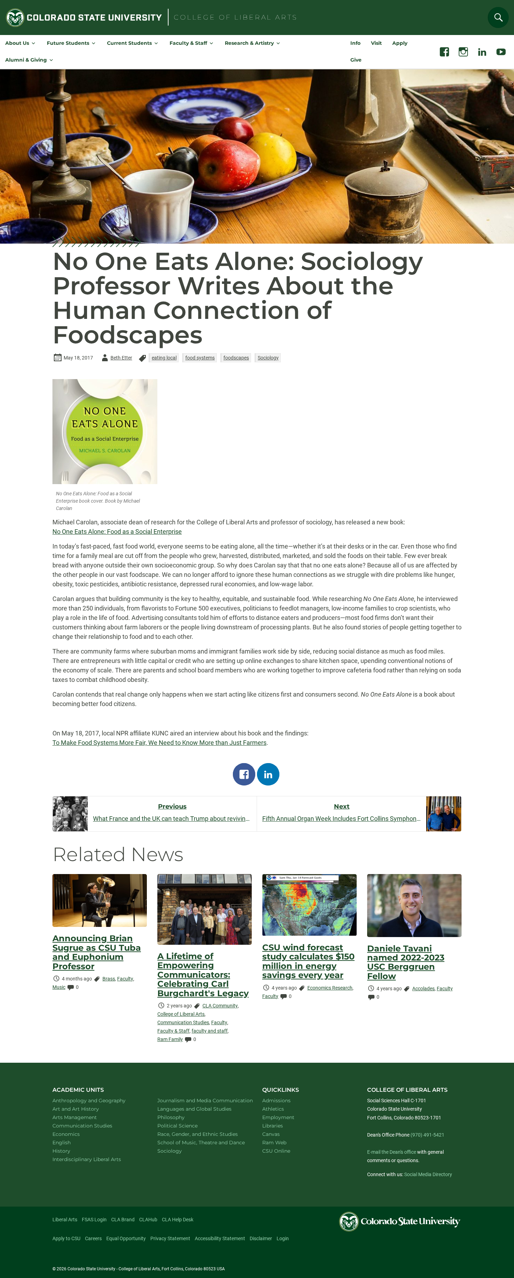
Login (283, 1238)
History (70, 1150)
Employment (278, 1117)
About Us (17, 43)
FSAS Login (94, 1219)
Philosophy (180, 1117)
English (70, 1142)
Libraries (272, 1126)
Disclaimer (261, 1238)
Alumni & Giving (26, 60)
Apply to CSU (66, 1238)
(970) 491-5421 (427, 1135)
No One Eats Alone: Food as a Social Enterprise (117, 531)
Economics (75, 1134)
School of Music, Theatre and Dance (202, 1142)
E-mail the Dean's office (391, 1152)
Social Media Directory (428, 1174)
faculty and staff (210, 1031)
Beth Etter (115, 359)
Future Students (68, 43)
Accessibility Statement (220, 1238)
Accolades (423, 988)
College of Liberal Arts (181, 1014)
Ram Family (170, 1039)
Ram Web (274, 1142)
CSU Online (276, 1151)
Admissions (276, 1100)
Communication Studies (183, 1022)
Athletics (273, 1109)
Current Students (129, 43)
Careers (93, 1238)
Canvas (271, 1134)
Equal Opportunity (126, 1238)
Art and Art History (84, 1108)
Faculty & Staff (188, 43)
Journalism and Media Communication (202, 1100)
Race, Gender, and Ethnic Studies (202, 1134)
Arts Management (83, 1117)
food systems (200, 358)
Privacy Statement (170, 1238)
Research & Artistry (249, 43)
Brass (108, 979)
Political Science (186, 1125)
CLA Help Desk (177, 1219)
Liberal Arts (64, 1219)
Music (58, 987)
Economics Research (329, 988)
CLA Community (220, 1005)
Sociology (268, 358)
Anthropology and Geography (97, 1100)
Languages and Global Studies (202, 1108)
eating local (164, 358)
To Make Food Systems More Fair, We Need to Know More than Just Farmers (159, 742)
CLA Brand (123, 1219)
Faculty (125, 979)
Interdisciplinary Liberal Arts (96, 1159)
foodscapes (236, 358)
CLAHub (148, 1219)
